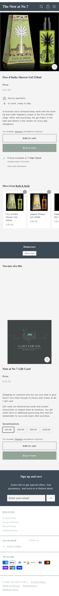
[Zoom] (54, 67)
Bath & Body (23, 186)
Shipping (18, 131)
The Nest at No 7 (15, 6)
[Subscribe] (50, 498)
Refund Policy (9, 526)
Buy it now (29, 148)
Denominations (11, 424)
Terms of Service (11, 522)
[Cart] (47, 6)
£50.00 (33, 429)
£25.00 (20, 429)
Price (5, 85)
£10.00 (8, 429)
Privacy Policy (9, 518)
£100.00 (47, 429)
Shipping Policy (10, 530)
